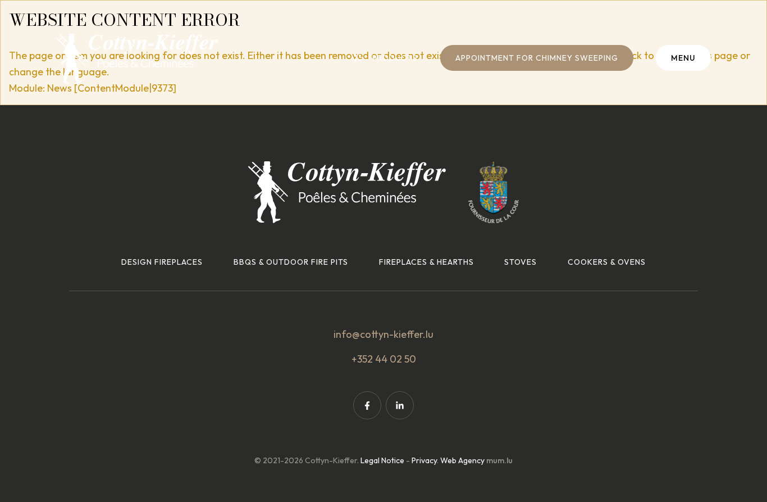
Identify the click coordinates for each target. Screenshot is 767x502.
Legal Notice (382, 460)
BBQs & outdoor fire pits (291, 262)
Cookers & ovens (607, 262)
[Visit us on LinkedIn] (400, 405)
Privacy (424, 460)
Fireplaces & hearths (426, 262)
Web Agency (462, 460)
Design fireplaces (162, 262)
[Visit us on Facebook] (367, 405)
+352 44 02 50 (383, 358)
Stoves (520, 262)
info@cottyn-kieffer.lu (383, 334)
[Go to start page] (137, 59)
